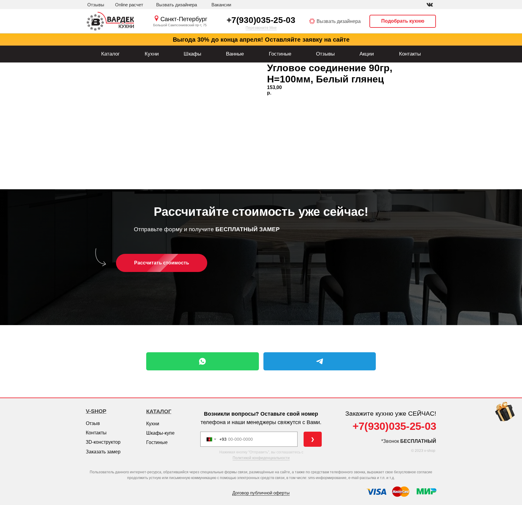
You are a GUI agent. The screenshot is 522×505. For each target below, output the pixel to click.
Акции (366, 54)
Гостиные (280, 54)
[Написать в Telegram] (319, 361)
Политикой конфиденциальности (261, 458)
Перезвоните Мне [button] (261, 28)
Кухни (152, 54)
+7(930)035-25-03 (261, 20)
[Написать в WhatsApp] (202, 361)
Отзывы (325, 54)
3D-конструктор (103, 442)
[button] (176, 5)
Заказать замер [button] (103, 451)
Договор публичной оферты (261, 492)
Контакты (410, 54)
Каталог (110, 54)
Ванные (235, 54)
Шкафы (192, 54)
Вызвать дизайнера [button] (339, 21)
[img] (430, 5)
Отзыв (93, 423)
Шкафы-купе (160, 433)
